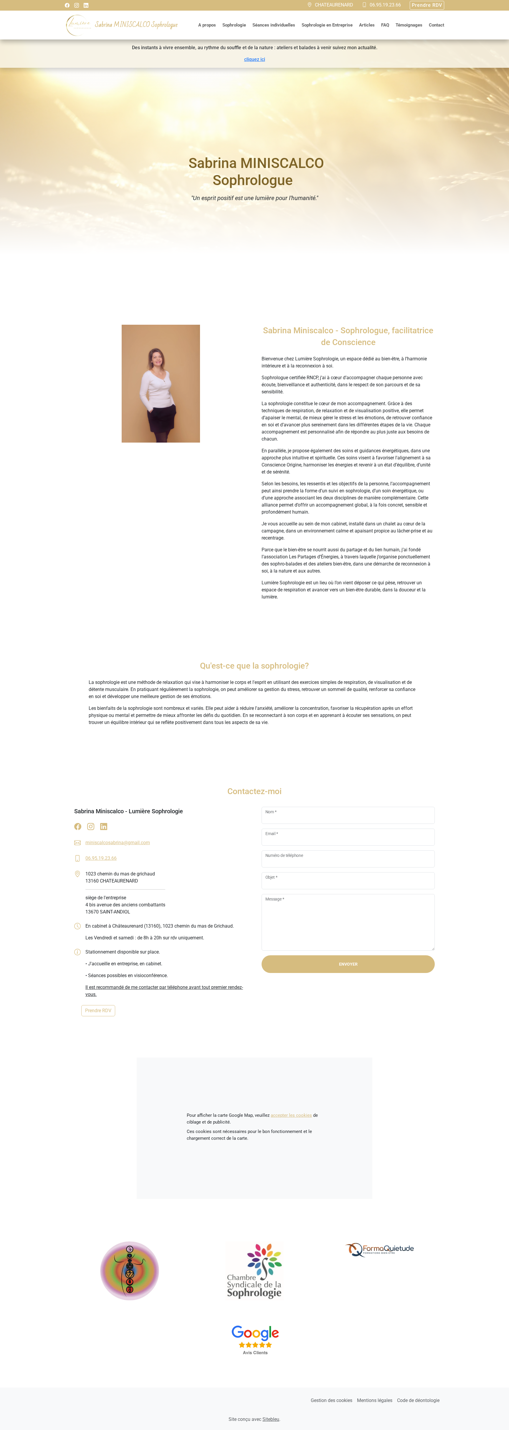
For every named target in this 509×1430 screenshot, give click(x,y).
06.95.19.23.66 (101, 858)
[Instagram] (76, 5)
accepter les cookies (291, 1115)
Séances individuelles (273, 25)
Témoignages (409, 25)
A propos (207, 25)
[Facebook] (67, 5)
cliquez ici (254, 59)
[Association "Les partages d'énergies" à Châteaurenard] (129, 1270)
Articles (367, 25)
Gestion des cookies (331, 1400)
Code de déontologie (418, 1400)
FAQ (385, 25)
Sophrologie (234, 25)
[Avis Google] (254, 1343)
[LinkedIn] (86, 5)
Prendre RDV (427, 5)
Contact (436, 25)
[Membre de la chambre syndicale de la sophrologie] (254, 1270)
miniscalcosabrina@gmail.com (117, 842)
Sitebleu (270, 1419)
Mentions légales (374, 1400)
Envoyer (348, 964)
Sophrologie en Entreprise (327, 25)
